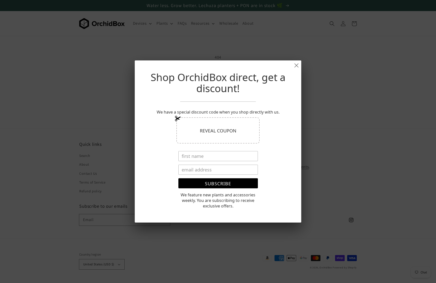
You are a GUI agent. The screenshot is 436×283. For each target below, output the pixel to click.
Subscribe (218, 184)
